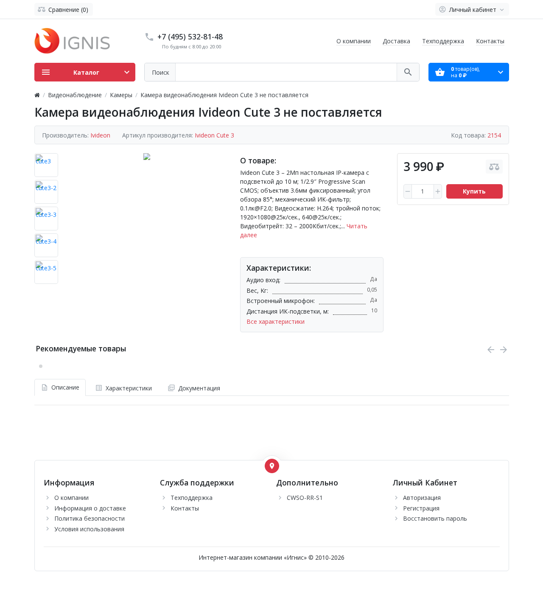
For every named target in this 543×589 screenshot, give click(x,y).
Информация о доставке (90, 508)
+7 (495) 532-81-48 (190, 36)
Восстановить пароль (435, 518)
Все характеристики (275, 321)
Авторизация (422, 498)
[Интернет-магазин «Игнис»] (72, 40)
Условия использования (89, 529)
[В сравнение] (494, 167)
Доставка (396, 41)
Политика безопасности (89, 518)
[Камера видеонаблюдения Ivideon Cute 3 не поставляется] (146, 220)
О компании (353, 41)
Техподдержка (443, 41)
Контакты (490, 41)
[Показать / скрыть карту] (272, 466)
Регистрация (421, 508)
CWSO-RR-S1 (305, 498)
